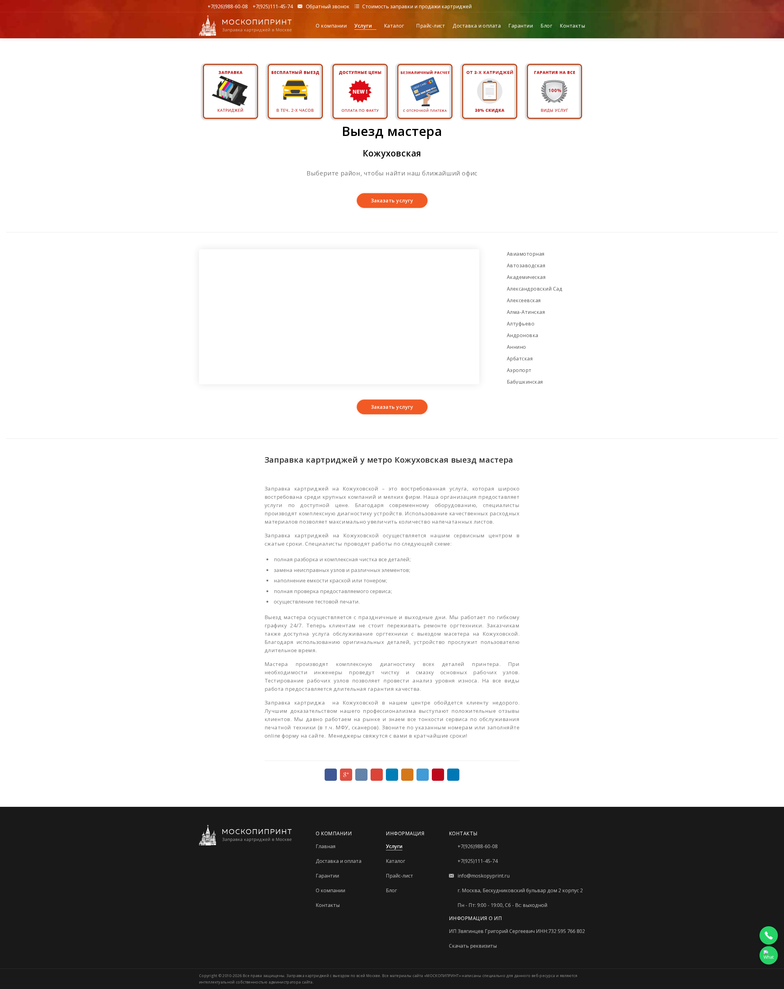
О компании (331, 25)
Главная (325, 846)
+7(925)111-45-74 (273, 6)
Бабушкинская (525, 381)
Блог (546, 25)
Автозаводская (526, 265)
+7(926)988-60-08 (228, 6)
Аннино (516, 347)
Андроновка (522, 335)
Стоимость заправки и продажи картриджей (417, 6)
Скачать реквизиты (473, 945)
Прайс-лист (430, 25)
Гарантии (520, 25)
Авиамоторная (526, 253)
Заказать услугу (392, 200)
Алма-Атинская (526, 312)
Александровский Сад (534, 288)
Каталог (395, 25)
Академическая (526, 277)
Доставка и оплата (477, 25)
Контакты (572, 25)
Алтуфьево (520, 323)
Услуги (363, 25)
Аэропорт (519, 370)
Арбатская (520, 358)
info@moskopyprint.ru (484, 875)
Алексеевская (524, 300)
